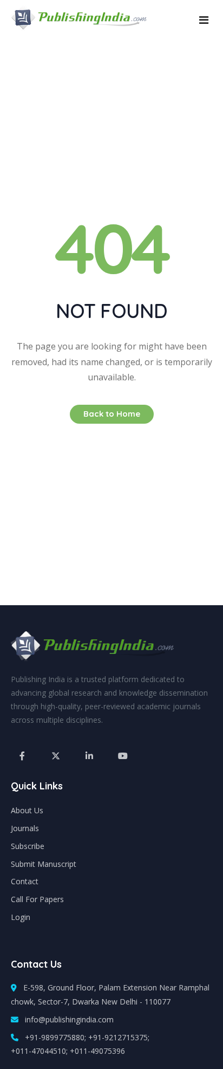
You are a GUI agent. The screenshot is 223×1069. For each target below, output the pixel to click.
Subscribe (27, 846)
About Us (27, 810)
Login (20, 917)
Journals (25, 828)
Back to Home (111, 414)
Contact (24, 881)
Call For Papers (37, 899)
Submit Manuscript (43, 864)
